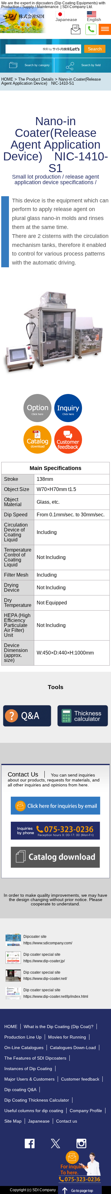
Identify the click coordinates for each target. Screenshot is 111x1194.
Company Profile (86, 1110)
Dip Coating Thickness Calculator (36, 1100)
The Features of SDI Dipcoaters (35, 1058)
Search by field (91, 65)
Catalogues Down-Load (73, 1047)
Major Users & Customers (29, 1079)
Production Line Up (23, 1037)
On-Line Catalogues (23, 1047)
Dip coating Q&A (20, 1089)
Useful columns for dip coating (33, 1110)
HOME (7, 79)
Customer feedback (80, 1079)
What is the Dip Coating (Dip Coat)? (58, 1026)
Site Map (13, 1121)
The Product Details (36, 79)
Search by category (37, 65)
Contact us (66, 1121)
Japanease (39, 1121)
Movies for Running (67, 1037)
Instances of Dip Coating (28, 1068)
